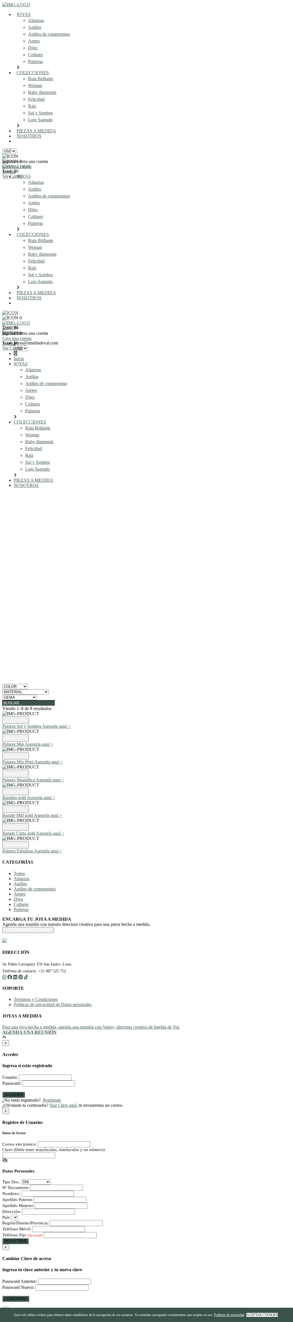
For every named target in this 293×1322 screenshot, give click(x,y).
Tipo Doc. (11, 1182)
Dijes (32, 47)
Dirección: (11, 1211)
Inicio (19, 358)
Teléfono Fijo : (22, 1235)
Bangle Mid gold (18, 815)
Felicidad (36, 99)
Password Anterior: (19, 1281)
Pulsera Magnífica (19, 779)
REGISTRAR (15, 1241)
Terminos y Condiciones (36, 999)
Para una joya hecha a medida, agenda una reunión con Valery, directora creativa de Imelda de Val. (91, 1027)
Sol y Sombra (40, 112)
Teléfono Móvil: (16, 1229)
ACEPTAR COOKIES (262, 1315)
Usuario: (10, 1077)
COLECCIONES (33, 72)
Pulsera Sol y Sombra (22, 726)
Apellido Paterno (17, 1199)
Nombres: (11, 1193)
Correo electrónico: (19, 1144)
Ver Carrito (12, 176)
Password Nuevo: (18, 1287)
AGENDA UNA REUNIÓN (47, 141)
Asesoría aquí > (56, 726)
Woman (35, 85)
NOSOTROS (29, 136)
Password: (11, 1083)
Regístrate (52, 1100)
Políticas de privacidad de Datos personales (53, 1004)
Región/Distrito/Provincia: (25, 1223)
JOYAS (24, 14)
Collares (35, 54)
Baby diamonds (42, 92)
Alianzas (36, 20)
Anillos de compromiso (49, 34)
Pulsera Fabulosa (18, 851)
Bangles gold (14, 797)
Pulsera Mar (13, 744)
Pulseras (35, 61)
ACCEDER (14, 1095)
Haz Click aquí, (64, 1105)
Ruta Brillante (40, 78)
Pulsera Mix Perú (18, 761)
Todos (19, 873)
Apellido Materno (18, 1205)
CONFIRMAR (16, 1299)
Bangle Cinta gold (19, 833)
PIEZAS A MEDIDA (36, 130)
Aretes (34, 41)
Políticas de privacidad (229, 1315)
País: (6, 1217)
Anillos (34, 27)
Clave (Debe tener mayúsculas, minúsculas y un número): (54, 1149)
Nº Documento (15, 1187)
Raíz (32, 106)
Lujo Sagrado (40, 119)
